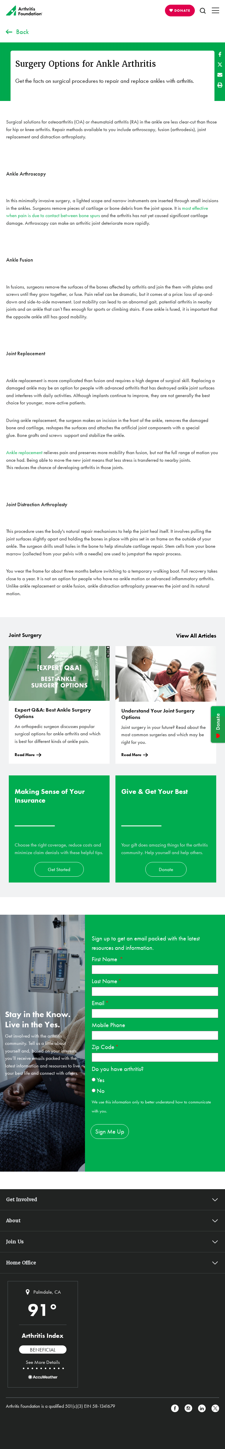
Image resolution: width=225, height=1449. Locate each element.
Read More (25, 754)
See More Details (43, 1362)
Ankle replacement (24, 452)
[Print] (219, 85)
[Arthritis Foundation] (24, 10)
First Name (105, 959)
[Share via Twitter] (219, 64)
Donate (166, 869)
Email (98, 1003)
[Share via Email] (219, 74)
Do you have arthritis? (118, 1069)
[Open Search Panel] (203, 11)
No (101, 1091)
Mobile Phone (108, 1025)
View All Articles (196, 635)
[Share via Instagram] (188, 1408)
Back (22, 32)
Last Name (104, 981)
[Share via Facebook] (219, 54)
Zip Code (103, 1047)
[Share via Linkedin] (202, 1408)
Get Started (59, 869)
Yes (100, 1080)
